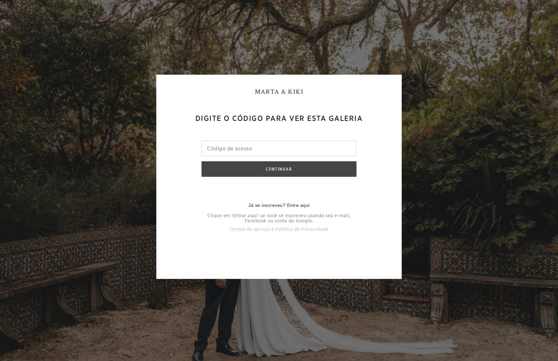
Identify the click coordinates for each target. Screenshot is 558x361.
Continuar (279, 169)
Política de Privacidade (302, 229)
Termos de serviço (249, 229)
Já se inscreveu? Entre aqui (279, 205)
